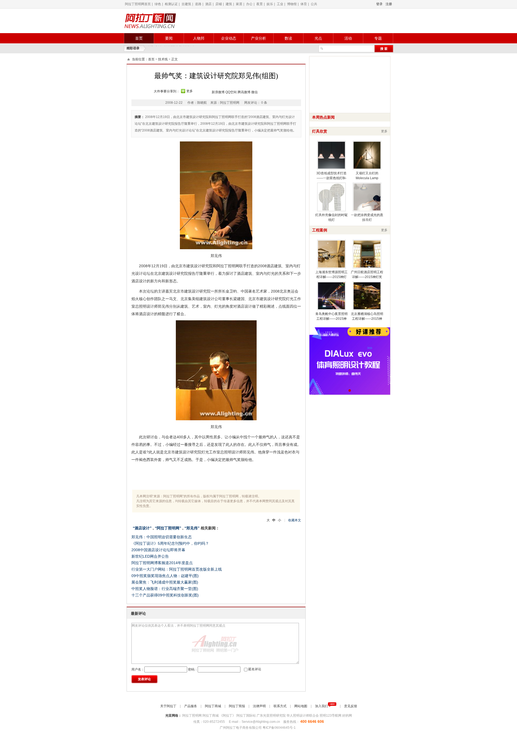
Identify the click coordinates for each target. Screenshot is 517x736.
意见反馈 (350, 706)
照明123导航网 (331, 715)
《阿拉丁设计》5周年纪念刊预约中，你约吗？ (170, 543)
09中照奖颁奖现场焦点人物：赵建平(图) (165, 576)
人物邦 (198, 38)
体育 (304, 4)
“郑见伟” (192, 528)
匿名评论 (254, 669)
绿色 (158, 4)
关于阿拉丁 (168, 706)
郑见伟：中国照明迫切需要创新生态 (161, 537)
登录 (379, 4)
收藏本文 (294, 520)
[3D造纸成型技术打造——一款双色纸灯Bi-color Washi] (331, 155)
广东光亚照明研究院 (272, 715)
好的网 (347, 715)
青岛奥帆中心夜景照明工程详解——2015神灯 (331, 318)
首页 (139, 38)
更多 (189, 91)
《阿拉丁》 (227, 715)
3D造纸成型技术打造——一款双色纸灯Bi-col (331, 178)
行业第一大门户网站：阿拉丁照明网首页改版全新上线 (176, 569)
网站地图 (301, 706)
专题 (378, 38)
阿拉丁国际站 (246, 715)
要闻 (169, 38)
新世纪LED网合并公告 (150, 556)
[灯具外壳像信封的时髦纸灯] (331, 197)
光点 (318, 38)
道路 (198, 4)
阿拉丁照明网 (192, 715)
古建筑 (186, 4)
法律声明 (260, 706)
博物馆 (292, 4)
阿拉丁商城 (213, 706)
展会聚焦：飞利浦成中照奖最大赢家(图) (164, 582)
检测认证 (171, 4)
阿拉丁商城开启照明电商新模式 (171, 48)
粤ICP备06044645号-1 (279, 728)
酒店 (208, 4)
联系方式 (280, 706)
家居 (239, 4)
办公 (249, 4)
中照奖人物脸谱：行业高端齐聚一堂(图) (164, 588)
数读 (288, 38)
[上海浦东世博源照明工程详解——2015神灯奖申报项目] (331, 254)
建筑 (229, 4)
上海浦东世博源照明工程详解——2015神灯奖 (331, 277)
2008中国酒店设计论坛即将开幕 (158, 550)
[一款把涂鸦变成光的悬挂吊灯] (367, 197)
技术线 (163, 59)
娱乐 (270, 4)
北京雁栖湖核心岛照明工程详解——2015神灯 (367, 318)
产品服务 (191, 706)
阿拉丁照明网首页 (138, 4)
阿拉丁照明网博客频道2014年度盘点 (162, 563)
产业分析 (258, 38)
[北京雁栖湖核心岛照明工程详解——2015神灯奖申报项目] (367, 296)
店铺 (218, 4)
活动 (348, 38)
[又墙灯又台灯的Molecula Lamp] (367, 155)
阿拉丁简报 (237, 706)
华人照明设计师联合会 (303, 715)
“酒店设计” (142, 528)
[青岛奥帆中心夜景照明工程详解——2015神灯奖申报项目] (331, 296)
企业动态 (228, 38)
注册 (389, 4)
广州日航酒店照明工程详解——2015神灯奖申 (367, 277)
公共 (314, 4)
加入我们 (321, 706)
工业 (280, 4)
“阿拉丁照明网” (168, 528)
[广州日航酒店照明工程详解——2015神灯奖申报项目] (367, 254)
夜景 (259, 4)
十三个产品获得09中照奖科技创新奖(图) (165, 595)
